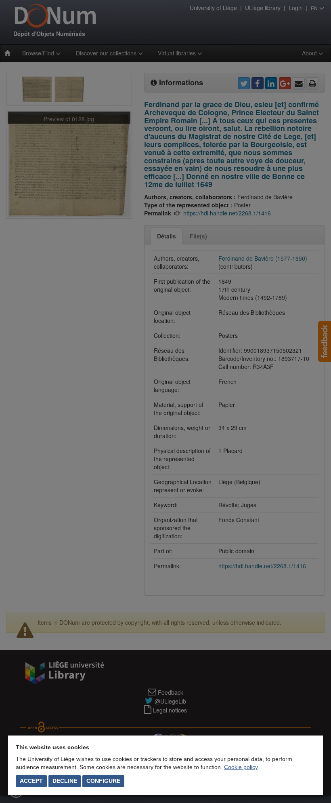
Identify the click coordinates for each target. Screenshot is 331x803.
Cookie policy (241, 767)
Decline (64, 781)
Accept (31, 781)
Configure (103, 781)
